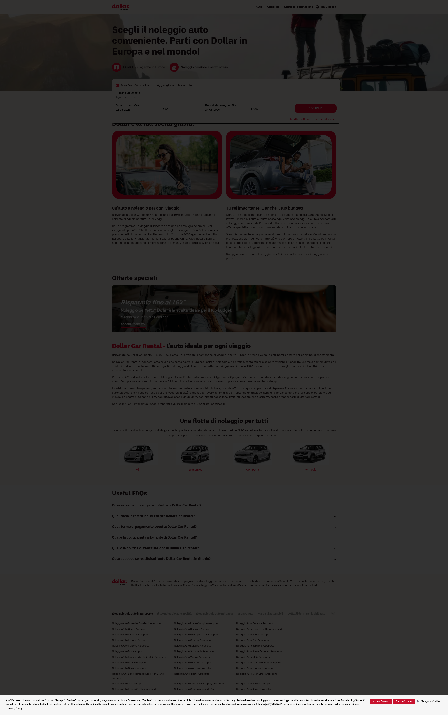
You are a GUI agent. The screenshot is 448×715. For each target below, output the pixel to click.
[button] (428, 701)
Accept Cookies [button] (381, 701)
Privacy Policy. (15, 708)
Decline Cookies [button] (404, 701)
